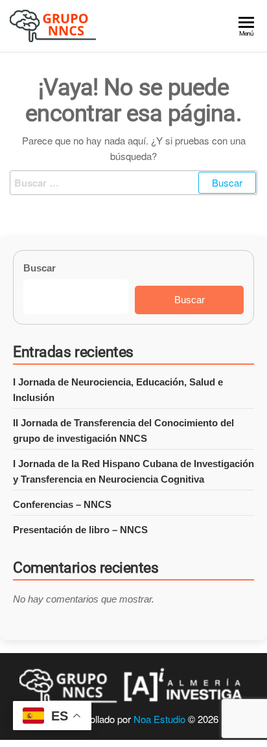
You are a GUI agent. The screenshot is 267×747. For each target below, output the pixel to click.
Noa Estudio (159, 719)
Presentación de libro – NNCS (80, 529)
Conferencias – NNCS (62, 504)
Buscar (39, 267)
